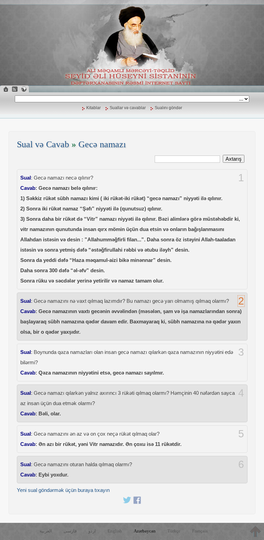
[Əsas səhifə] (6, 89)
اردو (92, 530)
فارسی (70, 530)
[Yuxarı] (255, 531)
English (115, 530)
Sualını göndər (168, 107)
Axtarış (234, 159)
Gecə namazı (102, 144)
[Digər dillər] (23, 89)
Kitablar (93, 107)
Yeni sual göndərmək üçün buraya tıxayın (63, 490)
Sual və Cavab (43, 144)
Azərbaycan (145, 530)
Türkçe (173, 530)
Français (200, 530)
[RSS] (15, 89)
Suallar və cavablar (128, 107)
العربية (46, 530)
